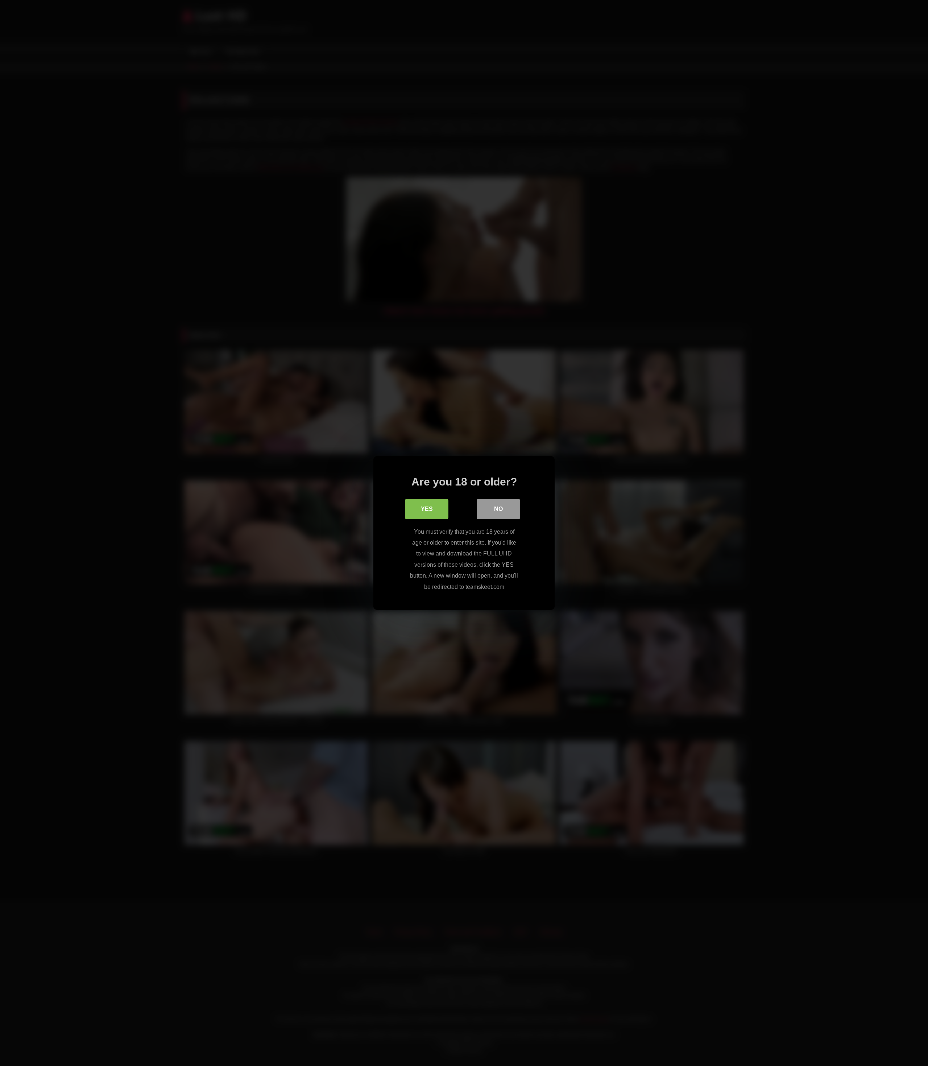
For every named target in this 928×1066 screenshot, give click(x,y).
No (498, 509)
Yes (427, 509)
